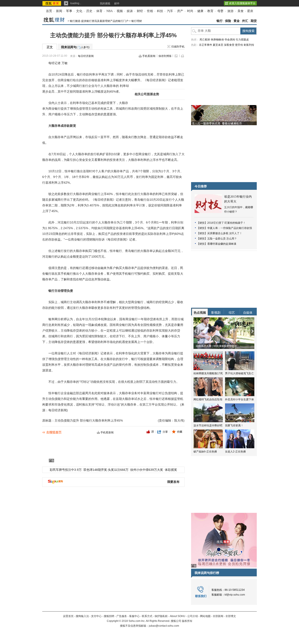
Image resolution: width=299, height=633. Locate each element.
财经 (140, 11)
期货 (254, 21)
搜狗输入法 (82, 616)
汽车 (170, 11)
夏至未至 (218, 44)
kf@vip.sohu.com (235, 594)
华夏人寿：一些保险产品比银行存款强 (229, 228)
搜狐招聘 (109, 616)
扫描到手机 (178, 46)
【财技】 (202, 222)
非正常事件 (205, 44)
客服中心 (134, 616)
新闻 (59, 11)
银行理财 (136, 21)
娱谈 (130, 11)
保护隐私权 (161, 616)
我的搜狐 (105, 3)
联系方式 (147, 616)
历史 (89, 11)
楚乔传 (239, 44)
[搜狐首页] (52, 3)
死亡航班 (205, 39)
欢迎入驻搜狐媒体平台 (242, 3)
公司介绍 (192, 616)
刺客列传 (249, 44)
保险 (228, 21)
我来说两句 (75, 47)
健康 (200, 11)
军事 (69, 11)
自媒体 (247, 312)
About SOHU (177, 616)
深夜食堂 (229, 44)
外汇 (245, 21)
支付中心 (96, 616)
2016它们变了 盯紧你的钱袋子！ (226, 222)
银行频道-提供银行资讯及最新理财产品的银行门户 (99, 21)
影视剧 (215, 312)
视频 (120, 11)
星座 (250, 11)
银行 (219, 21)
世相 (150, 11)
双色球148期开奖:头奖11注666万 (105, 469)
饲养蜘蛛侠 (217, 39)
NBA (109, 11)
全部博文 (230, 616)
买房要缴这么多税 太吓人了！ (224, 233)
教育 (210, 11)
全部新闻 (218, 616)
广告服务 (121, 616)
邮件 (117, 3)
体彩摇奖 (171, 469)
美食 (240, 11)
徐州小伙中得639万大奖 (146, 469)
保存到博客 (165, 56)
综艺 (232, 312)
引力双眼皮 (242, 39)
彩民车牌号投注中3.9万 (66, 469)
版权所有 (187, 620)
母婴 (220, 11)
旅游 (230, 11)
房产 (180, 11)
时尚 (190, 11)
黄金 (237, 21)
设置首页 (68, 616)
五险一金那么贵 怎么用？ (222, 238)
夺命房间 (230, 39)
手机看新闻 (148, 56)
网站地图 (205, 616)
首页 (49, 11)
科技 (160, 11)
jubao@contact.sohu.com (164, 625)
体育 (99, 11)
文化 (79, 11)
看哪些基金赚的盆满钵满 (221, 243)
